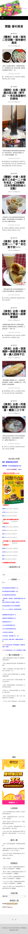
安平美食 (14, 165)
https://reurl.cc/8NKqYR (11, 555)
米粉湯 (7, 448)
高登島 (9, 230)
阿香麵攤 (11, 448)
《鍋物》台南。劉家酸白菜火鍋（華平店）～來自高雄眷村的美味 (14, 94)
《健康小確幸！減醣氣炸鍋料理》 (16, 639)
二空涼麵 (6, 76)
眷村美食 (4, 78)
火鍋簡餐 (14, 86)
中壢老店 (6, 228)
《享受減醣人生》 (12, 636)
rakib (16, 930)
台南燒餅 (18, 391)
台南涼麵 (17, 76)
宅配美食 (17, 228)
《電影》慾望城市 (6, 858)
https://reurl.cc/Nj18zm (11, 515)
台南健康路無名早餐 (9, 335)
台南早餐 (6, 298)
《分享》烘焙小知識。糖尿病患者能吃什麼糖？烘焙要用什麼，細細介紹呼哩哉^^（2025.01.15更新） (13, 833)
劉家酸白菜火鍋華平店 (19, 161)
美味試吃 (4, 230)
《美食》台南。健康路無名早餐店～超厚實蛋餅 (14, 313)
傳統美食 (14, 33)
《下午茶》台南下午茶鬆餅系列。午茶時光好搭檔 (13, 701)
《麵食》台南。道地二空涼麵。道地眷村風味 (14, 39)
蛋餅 (18, 337)
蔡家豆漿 (7, 300)
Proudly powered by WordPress (11, 928)
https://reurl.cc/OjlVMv (12, 548)
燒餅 (8, 393)
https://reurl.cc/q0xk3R (12, 552)
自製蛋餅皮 (14, 337)
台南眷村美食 (20, 163)
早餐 (5, 393)
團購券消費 (8, 165)
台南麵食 (22, 76)
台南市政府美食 (6, 163)
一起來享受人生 (14, 567)
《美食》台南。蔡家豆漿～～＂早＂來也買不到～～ (14, 244)
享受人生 (14, 4)
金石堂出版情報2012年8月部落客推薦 (11, 605)
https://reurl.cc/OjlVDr (11, 559)
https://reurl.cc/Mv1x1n (11, 537)
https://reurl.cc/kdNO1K (12, 508)
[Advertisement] (13, 730)
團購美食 (11, 228)
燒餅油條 (19, 298)
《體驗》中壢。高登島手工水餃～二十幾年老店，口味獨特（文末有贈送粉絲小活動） (14, 182)
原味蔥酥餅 (7, 391)
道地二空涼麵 (11, 78)
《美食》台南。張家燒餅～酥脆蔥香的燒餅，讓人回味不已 (14, 351)
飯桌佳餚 (14, 173)
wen (18, 46)
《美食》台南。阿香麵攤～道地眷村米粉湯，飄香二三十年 (14, 407)
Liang (4, 881)
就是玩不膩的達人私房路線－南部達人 (11, 602)
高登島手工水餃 (16, 230)
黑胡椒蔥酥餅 (19, 393)
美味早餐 (14, 238)
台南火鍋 (13, 163)
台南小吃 (11, 76)
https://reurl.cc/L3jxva (12, 512)
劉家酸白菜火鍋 (8, 161)
